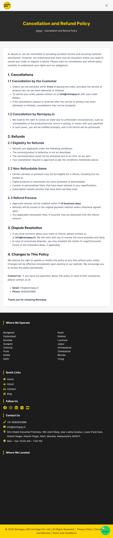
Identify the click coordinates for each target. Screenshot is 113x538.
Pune (6, 351)
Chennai (7, 347)
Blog (9, 393)
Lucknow (63, 340)
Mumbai (7, 340)
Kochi (61, 332)
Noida (6, 355)
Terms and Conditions (64, 533)
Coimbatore (64, 351)
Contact (11, 389)
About (10, 384)
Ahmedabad (64, 347)
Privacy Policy (84, 529)
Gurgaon (8, 344)
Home (39, 30)
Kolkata (62, 336)
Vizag (61, 359)
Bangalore (8, 332)
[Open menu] (106, 5)
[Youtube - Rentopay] (27, 407)
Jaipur (61, 344)
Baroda (62, 355)
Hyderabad (9, 336)
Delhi (6, 359)
